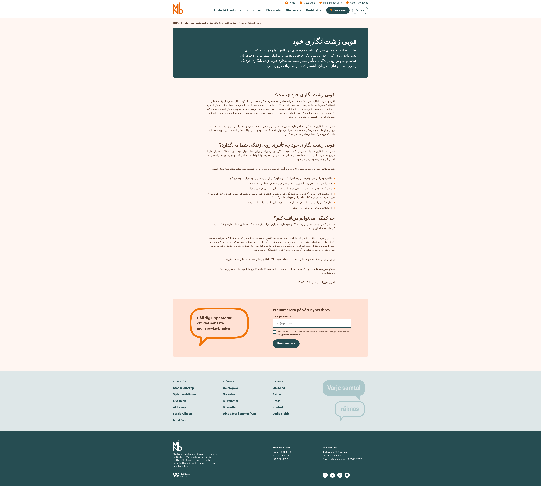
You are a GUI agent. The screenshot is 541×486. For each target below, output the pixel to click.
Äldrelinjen (180, 407)
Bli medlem (230, 407)
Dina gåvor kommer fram (239, 413)
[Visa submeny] (241, 10)
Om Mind (279, 388)
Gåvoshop (230, 394)
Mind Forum (181, 420)
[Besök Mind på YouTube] (347, 475)
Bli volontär (230, 401)
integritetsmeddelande (289, 335)
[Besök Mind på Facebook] (325, 475)
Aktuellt (278, 394)
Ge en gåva (230, 388)
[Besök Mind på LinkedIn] (332, 475)
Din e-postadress (282, 317)
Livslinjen (179, 401)
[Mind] (178, 8)
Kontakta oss (330, 448)
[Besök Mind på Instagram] (339, 475)
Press (276, 401)
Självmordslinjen (184, 394)
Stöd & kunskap (183, 388)
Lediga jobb (281, 413)
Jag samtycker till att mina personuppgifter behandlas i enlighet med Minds (313, 333)
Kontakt (278, 407)
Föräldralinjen (182, 413)
